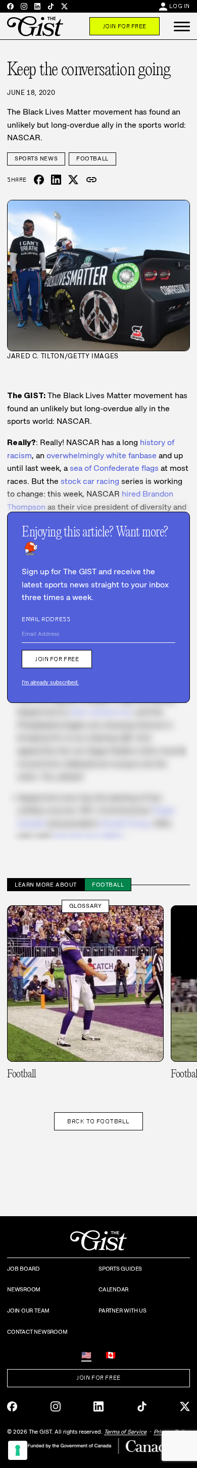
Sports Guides (120, 1268)
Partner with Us (122, 1310)
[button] (182, 26)
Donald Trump (125, 823)
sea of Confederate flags (114, 468)
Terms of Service (125, 1431)
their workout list (101, 711)
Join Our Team (28, 1310)
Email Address (46, 619)
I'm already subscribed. (50, 682)
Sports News (36, 158)
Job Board (23, 1268)
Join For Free (124, 26)
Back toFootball (98, 1121)
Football (92, 158)
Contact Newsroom (37, 1331)
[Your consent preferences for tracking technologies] (17, 1450)
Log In (179, 6)
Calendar (113, 1289)
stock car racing (90, 481)
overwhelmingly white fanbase (101, 455)
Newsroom (23, 1289)
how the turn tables (88, 836)
